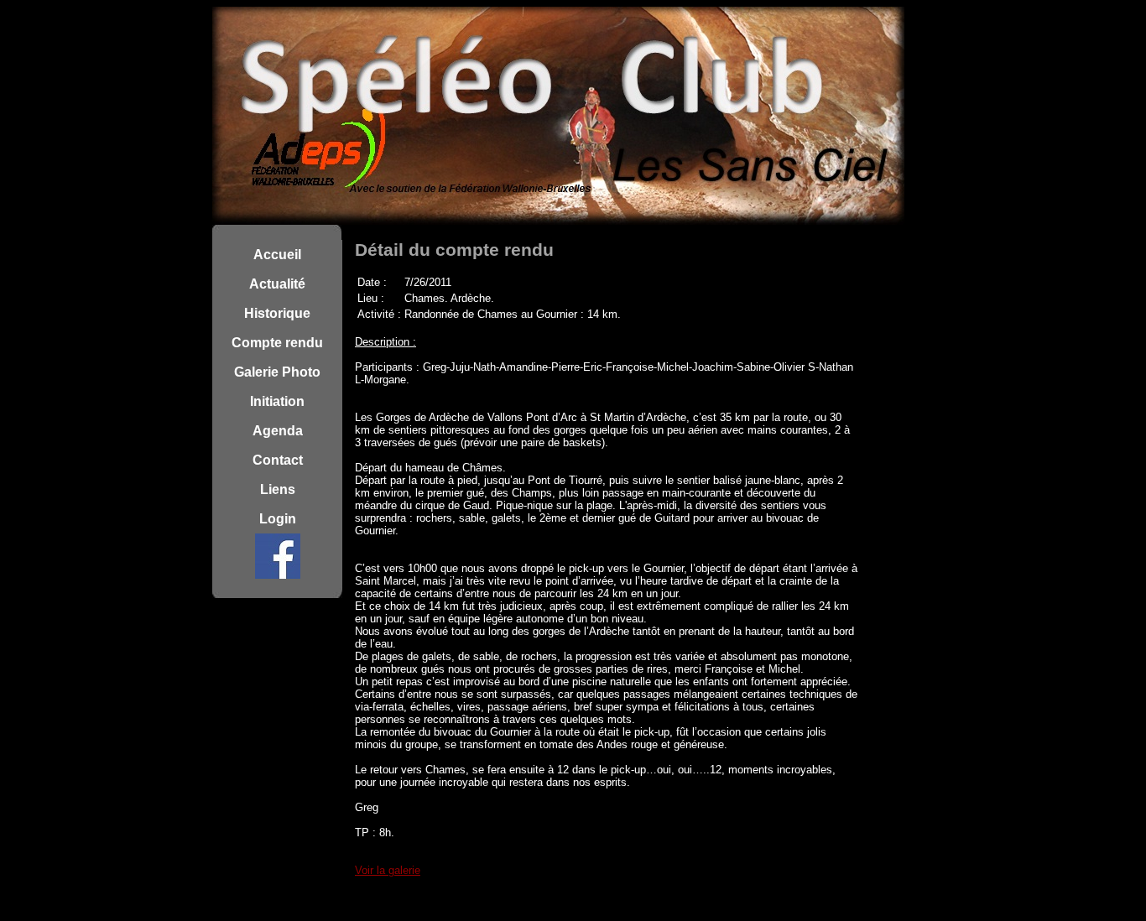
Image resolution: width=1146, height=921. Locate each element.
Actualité (277, 284)
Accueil (277, 254)
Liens (277, 489)
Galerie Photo (277, 372)
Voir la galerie (387, 870)
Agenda (278, 431)
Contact (278, 460)
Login (277, 519)
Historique (277, 313)
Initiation (277, 401)
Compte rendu (277, 343)
